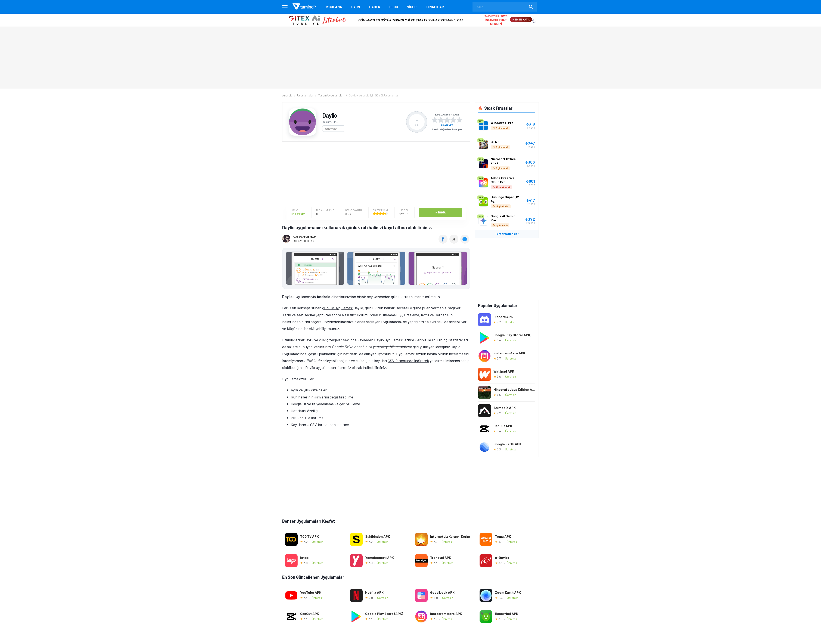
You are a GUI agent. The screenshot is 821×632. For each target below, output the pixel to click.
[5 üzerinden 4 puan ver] (453, 120)
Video (411, 7)
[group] (376, 269)
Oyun (355, 7)
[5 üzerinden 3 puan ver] (447, 120)
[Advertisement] (375, 175)
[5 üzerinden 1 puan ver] (435, 120)
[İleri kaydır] (465, 268)
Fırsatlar (435, 7)
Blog (393, 7)
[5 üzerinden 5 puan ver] (459, 120)
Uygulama (333, 7)
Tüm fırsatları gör (506, 233)
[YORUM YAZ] (465, 242)
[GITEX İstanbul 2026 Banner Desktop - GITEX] (410, 15)
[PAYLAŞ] (444, 242)
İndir (440, 212)
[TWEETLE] (454, 242)
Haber (374, 7)
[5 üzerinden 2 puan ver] (441, 120)
